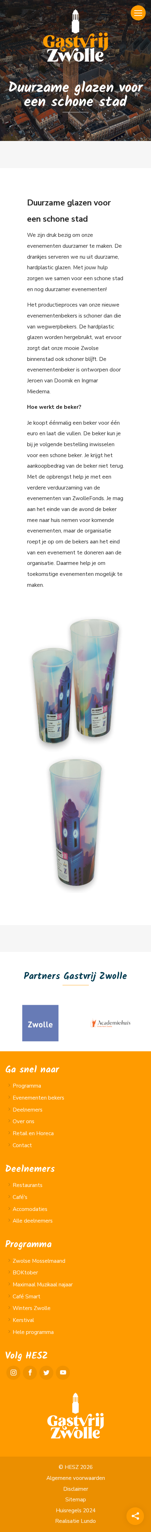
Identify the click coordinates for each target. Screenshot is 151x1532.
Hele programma (33, 1332)
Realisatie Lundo (75, 1521)
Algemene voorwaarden (75, 1478)
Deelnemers (27, 1109)
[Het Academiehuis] (111, 1023)
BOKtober (25, 1272)
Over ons (23, 1121)
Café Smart (26, 1296)
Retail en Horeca (33, 1133)
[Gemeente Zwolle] (40, 1023)
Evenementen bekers (38, 1097)
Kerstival (23, 1320)
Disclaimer (75, 1489)
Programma (27, 1085)
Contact (22, 1145)
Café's (20, 1197)
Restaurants (27, 1185)
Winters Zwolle (32, 1308)
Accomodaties (30, 1209)
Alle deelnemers (33, 1220)
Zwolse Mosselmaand (39, 1261)
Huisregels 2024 (76, 1510)
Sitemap (75, 1499)
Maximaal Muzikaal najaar (43, 1284)
